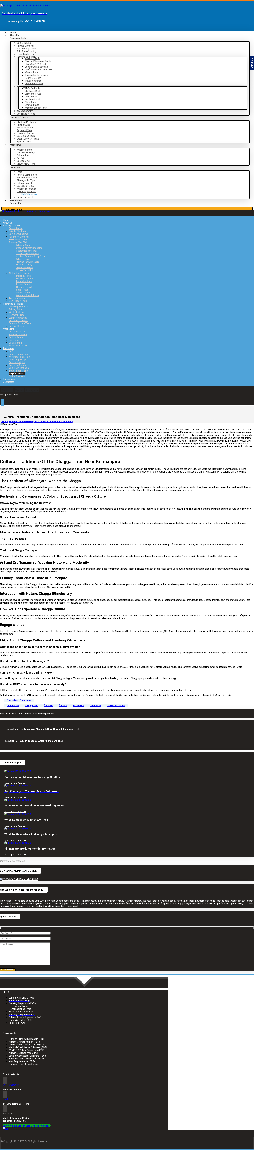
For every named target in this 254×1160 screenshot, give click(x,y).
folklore (63, 705)
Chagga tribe (31, 705)
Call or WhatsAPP (11, 1085)
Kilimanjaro (78, 705)
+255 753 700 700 (12, 1089)
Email (5, 1099)
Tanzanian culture (116, 705)
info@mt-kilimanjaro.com (16, 1104)
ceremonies (13, 705)
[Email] (5, 1094)
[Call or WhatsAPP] (5, 1080)
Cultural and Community (19, 700)
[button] (7, 390)
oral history (95, 705)
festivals (48, 705)
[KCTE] (25, 5)
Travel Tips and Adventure (15, 783)
